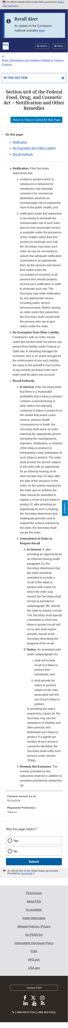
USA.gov (34, 967)
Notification (20, 142)
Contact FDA (34, 987)
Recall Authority (23, 154)
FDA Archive (34, 893)
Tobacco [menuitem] (12, 812)
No (15, 851)
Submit (34, 861)
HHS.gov (34, 959)
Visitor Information (34, 918)
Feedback (64, 508)
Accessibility (34, 909)
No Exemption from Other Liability (34, 148)
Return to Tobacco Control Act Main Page (36, 119)
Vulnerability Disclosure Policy (34, 943)
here (42, 30)
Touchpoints (27, 873)
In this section (16, 77)
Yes (16, 840)
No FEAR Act (33, 934)
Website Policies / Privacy (34, 926)
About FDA (34, 901)
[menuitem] (33, 799)
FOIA (34, 951)
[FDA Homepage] (6, 45)
